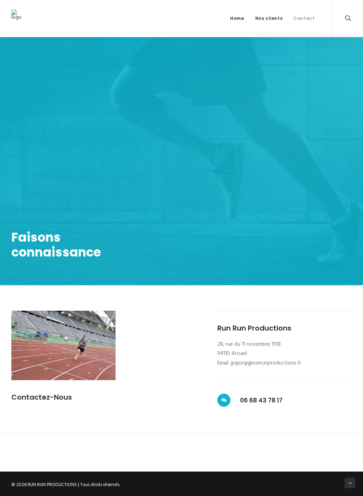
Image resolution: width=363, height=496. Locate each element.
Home (237, 18)
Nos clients (269, 18)
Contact (304, 18)
